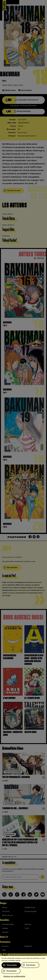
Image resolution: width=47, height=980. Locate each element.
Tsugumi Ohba (18, 85)
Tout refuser (30, 965)
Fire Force (5, 911)
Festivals (5, 932)
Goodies (5, 928)
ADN (3, 950)
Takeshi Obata (7, 85)
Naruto (4, 907)
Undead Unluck (30, 907)
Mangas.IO (28, 946)
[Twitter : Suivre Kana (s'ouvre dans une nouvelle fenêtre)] (36, 895)
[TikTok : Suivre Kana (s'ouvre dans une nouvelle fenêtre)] (11, 895)
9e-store (5, 946)
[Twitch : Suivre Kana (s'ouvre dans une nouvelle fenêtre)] (17, 895)
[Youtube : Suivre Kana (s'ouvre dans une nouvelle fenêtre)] (42, 895)
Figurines (28, 924)
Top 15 (27, 928)
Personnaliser (11, 971)
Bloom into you (7, 915)
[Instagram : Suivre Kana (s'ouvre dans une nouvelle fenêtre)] (4, 895)
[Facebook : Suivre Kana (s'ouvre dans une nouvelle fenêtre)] (23, 895)
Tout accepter (11, 965)
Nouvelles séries (8, 924)
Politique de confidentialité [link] (14, 976)
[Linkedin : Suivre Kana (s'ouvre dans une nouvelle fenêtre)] (30, 895)
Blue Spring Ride (30, 911)
